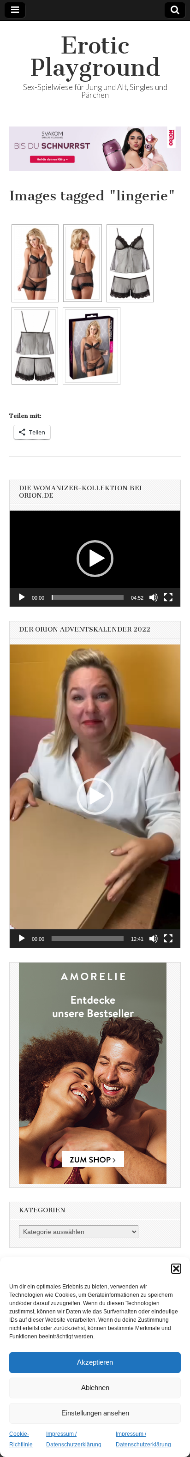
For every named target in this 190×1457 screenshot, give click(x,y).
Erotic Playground (95, 56)
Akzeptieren (95, 1362)
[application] (95, 559)
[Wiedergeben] (21, 597)
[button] (176, 1268)
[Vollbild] (168, 597)
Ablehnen (95, 1387)
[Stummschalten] (153, 597)
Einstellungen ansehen (95, 1413)
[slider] (88, 597)
